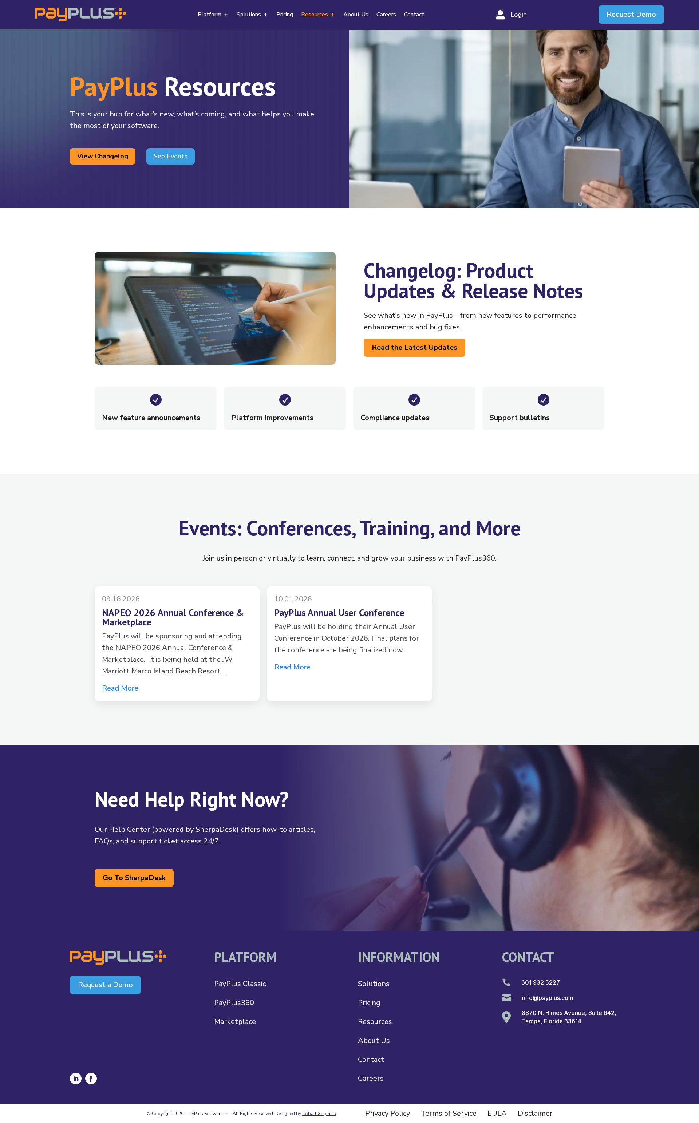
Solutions (249, 15)
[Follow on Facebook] (91, 1078)
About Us (355, 15)
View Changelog (102, 156)
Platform (209, 15)
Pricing (284, 15)
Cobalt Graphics (319, 1113)
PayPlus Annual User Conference (339, 612)
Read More (120, 688)
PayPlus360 (234, 1003)
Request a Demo (105, 985)
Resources (314, 15)
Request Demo (631, 14)
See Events (170, 156)
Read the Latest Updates (414, 347)
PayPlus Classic (240, 984)
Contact (414, 15)
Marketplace (235, 1022)
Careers (386, 15)
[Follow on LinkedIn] (76, 1078)
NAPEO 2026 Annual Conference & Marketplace (173, 617)
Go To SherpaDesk (134, 878)
